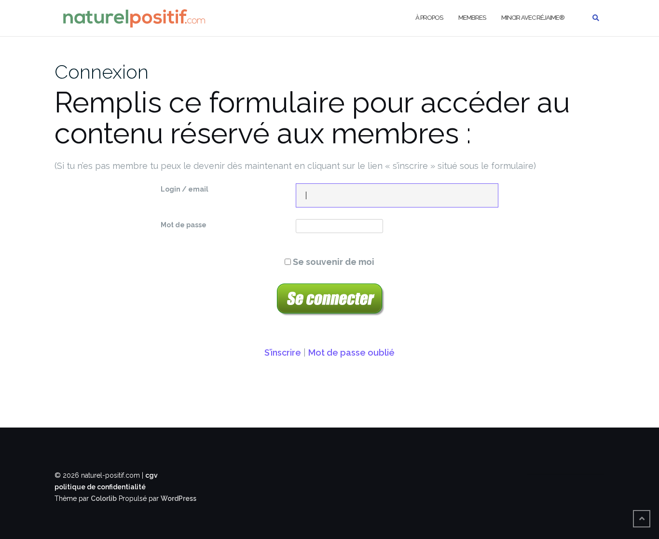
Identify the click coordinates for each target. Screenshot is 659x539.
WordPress (178, 498)
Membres (472, 17)
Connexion (102, 71)
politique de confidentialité (100, 487)
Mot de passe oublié (351, 352)
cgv (151, 475)
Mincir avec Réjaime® (532, 17)
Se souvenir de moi (332, 262)
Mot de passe (183, 225)
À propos (429, 17)
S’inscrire (282, 352)
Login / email (184, 189)
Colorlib (104, 498)
